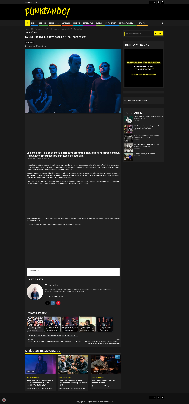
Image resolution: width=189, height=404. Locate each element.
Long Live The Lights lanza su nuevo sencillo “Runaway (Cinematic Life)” (73, 382)
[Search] (162, 23)
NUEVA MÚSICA (110, 23)
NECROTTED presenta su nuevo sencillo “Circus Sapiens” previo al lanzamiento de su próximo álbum (98, 341)
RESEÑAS (76, 23)
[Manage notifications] (4, 400)
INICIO (33, 23)
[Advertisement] (118, 12)
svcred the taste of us (69, 335)
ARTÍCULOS (66, 23)
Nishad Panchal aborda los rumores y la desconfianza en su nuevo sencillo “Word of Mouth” (40, 382)
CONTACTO (140, 23)
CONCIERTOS (54, 23)
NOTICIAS (42, 23)
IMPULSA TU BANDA (126, 23)
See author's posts (56, 296)
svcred (33, 335)
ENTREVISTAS (88, 23)
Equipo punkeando (46, 388)
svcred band (42, 335)
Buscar (158, 33)
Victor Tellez (42, 46)
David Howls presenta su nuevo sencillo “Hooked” (104, 381)
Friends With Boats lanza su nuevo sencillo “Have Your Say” (49, 340)
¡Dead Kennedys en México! (144, 154)
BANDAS (99, 23)
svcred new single (54, 335)
